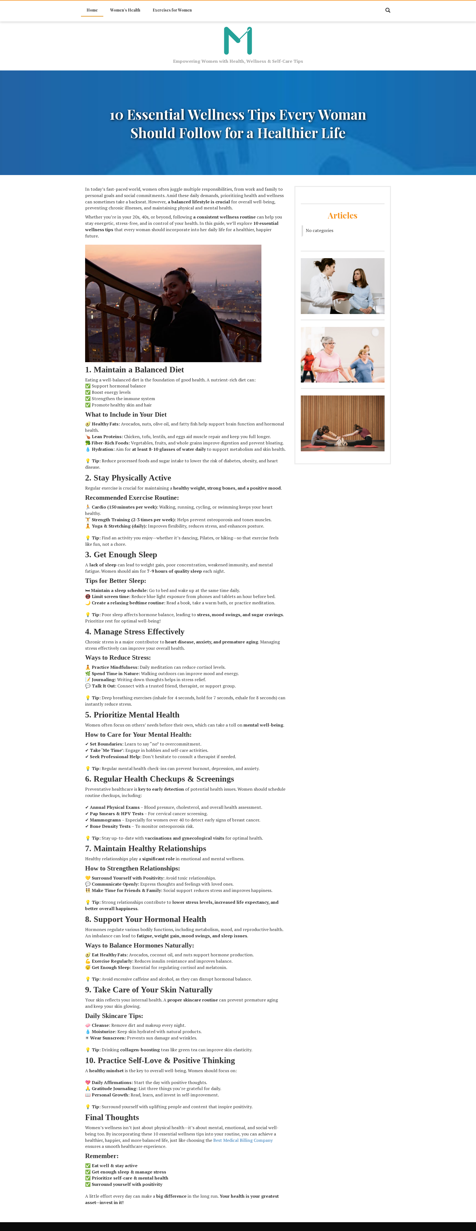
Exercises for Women (172, 10)
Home (92, 10)
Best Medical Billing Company (243, 1140)
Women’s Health (125, 10)
